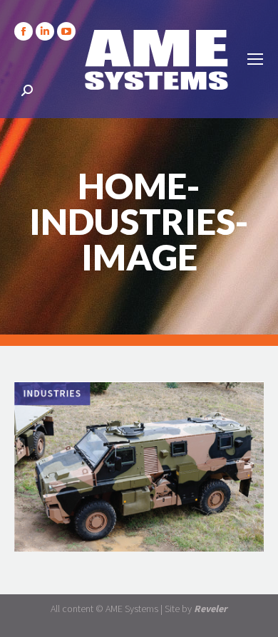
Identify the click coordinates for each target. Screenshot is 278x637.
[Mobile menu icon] (255, 59)
